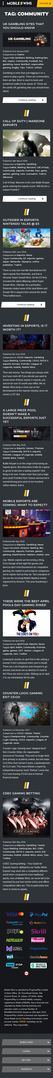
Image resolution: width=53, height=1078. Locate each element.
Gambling (31, 164)
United (38, 67)
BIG (5, 61)
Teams (36, 733)
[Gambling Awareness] (38, 957)
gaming (15, 174)
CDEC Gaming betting (21, 793)
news (17, 64)
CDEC (41, 848)
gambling (8, 64)
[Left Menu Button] (3, 3)
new (22, 174)
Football (33, 61)
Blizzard (31, 167)
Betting (30, 58)
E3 (24, 258)
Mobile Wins (28, 367)
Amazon (24, 548)
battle (13, 167)
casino (11, 61)
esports (20, 170)
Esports (21, 164)
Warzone (8, 177)
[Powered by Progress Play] (38, 948)
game (44, 170)
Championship (18, 736)
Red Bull (25, 64)
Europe (16, 364)
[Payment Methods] (14, 914)
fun (41, 61)
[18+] (26, 973)
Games (29, 448)
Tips (22, 67)
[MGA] (14, 948)
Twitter (23, 654)
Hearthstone (19, 554)
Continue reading (27, 100)
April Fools (22, 644)
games (6, 174)
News (29, 255)
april (12, 647)
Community (22, 61)
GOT (20, 650)
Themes (39, 448)
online (35, 261)
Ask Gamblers (17, 58)
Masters (31, 554)
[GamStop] (14, 965)
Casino (20, 54)
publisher (8, 265)
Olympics (26, 261)
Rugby (15, 67)
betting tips (41, 58)
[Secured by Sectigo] (38, 965)
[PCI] (14, 957)
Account (14, 548)
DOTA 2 (44, 360)
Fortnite (29, 170)
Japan (6, 261)
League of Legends (23, 455)
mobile (17, 367)
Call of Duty (43, 167)
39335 (22, 1021)
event (38, 852)
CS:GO (20, 357)
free (37, 170)
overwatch (32, 174)
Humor (28, 650)
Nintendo (15, 261)
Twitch (29, 67)
